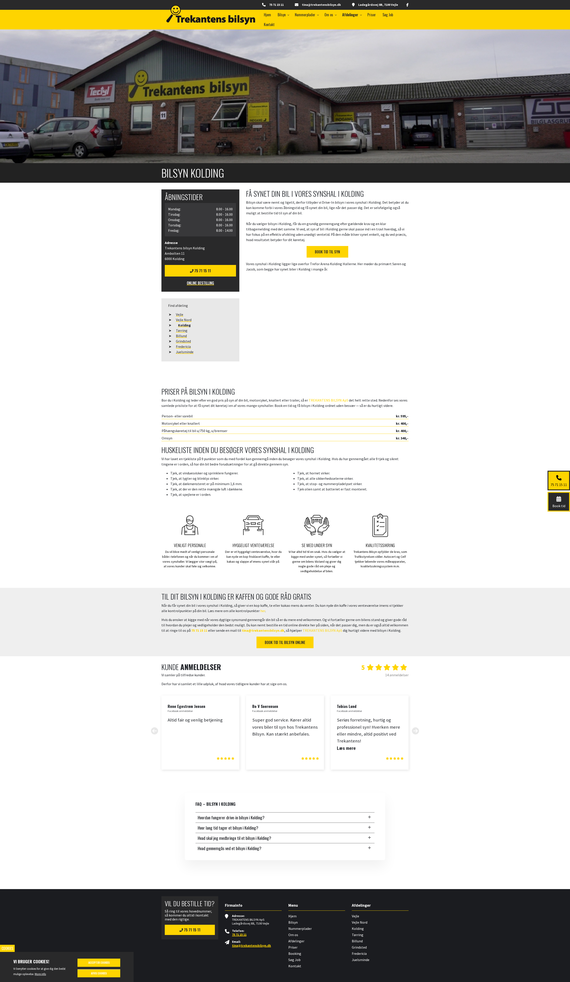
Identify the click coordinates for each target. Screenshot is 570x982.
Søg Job (294, 959)
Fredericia (183, 346)
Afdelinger (296, 941)
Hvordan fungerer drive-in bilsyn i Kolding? (231, 817)
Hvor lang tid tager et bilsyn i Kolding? (228, 827)
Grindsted (183, 341)
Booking (294, 953)
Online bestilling (200, 283)
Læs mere (346, 748)
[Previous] (154, 731)
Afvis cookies (99, 973)
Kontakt (294, 966)
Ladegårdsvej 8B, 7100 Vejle (378, 5)
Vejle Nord (183, 320)
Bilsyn (293, 922)
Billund (181, 336)
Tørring (181, 330)
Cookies (7, 948)
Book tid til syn (327, 251)
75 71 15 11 (276, 5)
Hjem (292, 916)
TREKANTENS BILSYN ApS (328, 400)
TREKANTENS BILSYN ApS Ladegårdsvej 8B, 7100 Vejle (250, 922)
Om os (293, 935)
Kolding (184, 325)
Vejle (179, 314)
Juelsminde (184, 352)
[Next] (415, 731)
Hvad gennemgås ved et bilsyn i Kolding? (229, 848)
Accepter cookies (99, 962)
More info (40, 974)
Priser (292, 947)
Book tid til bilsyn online (285, 642)
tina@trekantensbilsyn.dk (321, 5)
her (262, 611)
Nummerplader (300, 928)
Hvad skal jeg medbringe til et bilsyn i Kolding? (234, 838)
